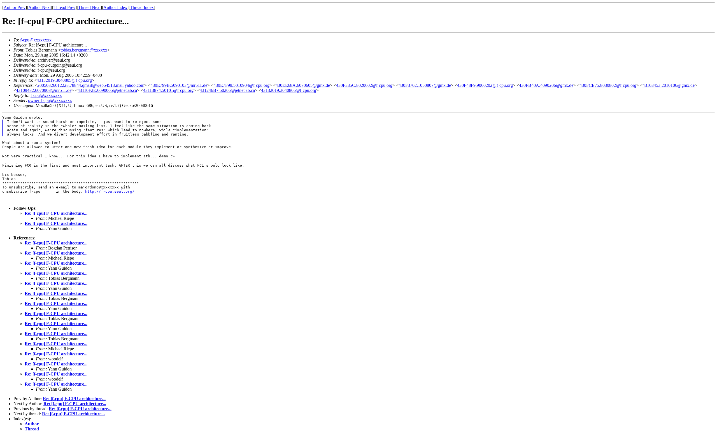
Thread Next (89, 7)
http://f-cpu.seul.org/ (109, 191)
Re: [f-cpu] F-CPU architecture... (56, 213)
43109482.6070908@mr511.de (43, 90)
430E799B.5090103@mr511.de (178, 85)
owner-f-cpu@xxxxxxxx (50, 100)
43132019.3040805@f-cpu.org (64, 80)
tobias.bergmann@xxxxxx (83, 50)
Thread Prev (64, 7)
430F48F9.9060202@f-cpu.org (485, 85)
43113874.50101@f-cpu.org (168, 90)
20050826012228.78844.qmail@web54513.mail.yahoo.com (90, 85)
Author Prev (14, 7)
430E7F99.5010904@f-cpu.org (241, 85)
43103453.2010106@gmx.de (668, 85)
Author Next (39, 7)
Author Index (115, 7)
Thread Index (142, 7)
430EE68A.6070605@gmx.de (303, 85)
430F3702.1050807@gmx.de (425, 85)
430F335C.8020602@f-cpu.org (364, 85)
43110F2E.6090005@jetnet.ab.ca (107, 90)
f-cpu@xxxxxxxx (36, 40)
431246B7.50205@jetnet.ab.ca (227, 90)
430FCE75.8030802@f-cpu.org (607, 85)
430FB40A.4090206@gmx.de (546, 85)
